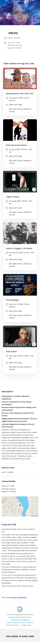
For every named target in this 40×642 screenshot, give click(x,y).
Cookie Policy (26, 625)
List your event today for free (20, 617)
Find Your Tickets (12, 625)
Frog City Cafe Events (18, 597)
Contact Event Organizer (19, 620)
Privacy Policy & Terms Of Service (20, 622)
